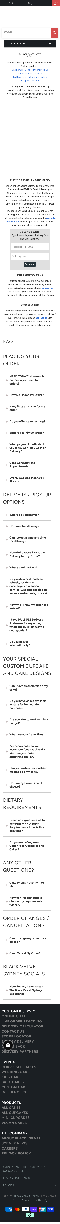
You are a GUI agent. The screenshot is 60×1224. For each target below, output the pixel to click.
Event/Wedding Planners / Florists (26, 479)
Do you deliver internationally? (19, 643)
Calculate (30, 264)
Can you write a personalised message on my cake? (28, 769)
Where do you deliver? (24, 515)
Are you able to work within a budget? (28, 721)
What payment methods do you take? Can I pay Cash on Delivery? (27, 448)
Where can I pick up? (23, 567)
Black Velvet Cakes (26, 1196)
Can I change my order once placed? (27, 940)
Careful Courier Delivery (30, 73)
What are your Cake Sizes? (27, 734)
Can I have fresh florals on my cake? (28, 687)
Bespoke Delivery (30, 80)
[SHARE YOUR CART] (8, 1045)
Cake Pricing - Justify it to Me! (26, 884)
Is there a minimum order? (26, 433)
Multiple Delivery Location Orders (30, 77)
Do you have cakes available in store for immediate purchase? (27, 704)
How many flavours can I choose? (25, 784)
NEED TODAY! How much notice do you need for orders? (26, 380)
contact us (47, 288)
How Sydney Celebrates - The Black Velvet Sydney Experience (26, 990)
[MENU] (1, 3)
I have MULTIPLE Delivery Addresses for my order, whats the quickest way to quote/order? (26, 625)
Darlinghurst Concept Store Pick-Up (30, 70)
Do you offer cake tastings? (27, 421)
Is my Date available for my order (27, 408)
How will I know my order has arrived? (28, 606)
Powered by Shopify (34, 1200)
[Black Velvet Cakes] (30, 3)
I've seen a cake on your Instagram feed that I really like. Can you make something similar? (27, 751)
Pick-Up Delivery (16, 43)
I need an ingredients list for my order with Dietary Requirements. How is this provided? (27, 825)
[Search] (54, 33)
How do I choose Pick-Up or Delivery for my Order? (27, 554)
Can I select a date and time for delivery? (27, 539)
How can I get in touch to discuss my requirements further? (25, 901)
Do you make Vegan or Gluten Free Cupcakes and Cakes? (26, 845)
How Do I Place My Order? (26, 395)
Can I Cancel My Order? (24, 953)
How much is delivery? (24, 526)
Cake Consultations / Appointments (23, 464)
